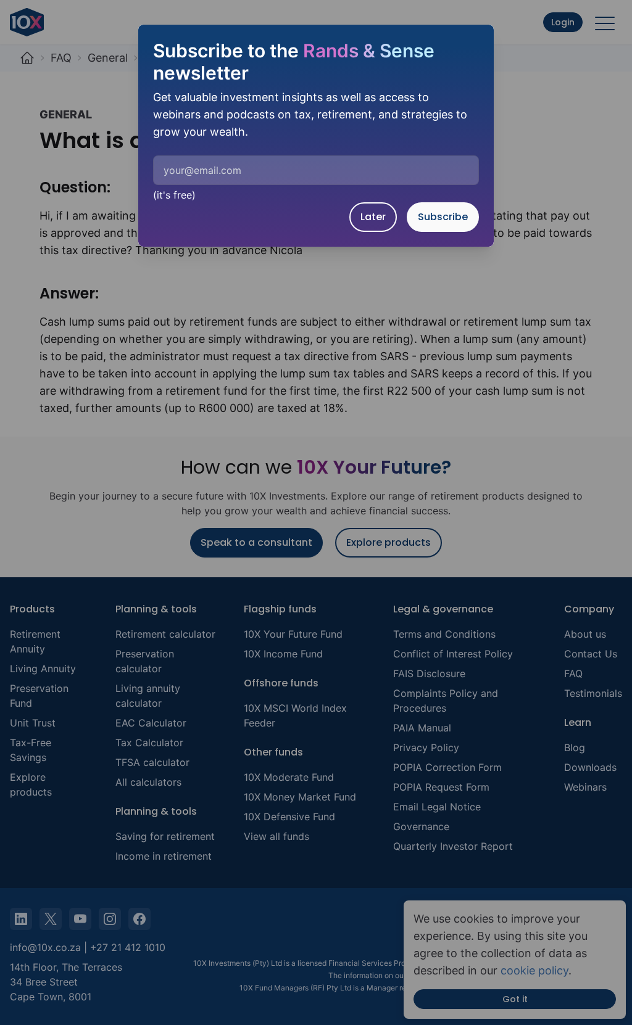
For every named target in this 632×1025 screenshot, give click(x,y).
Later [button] (373, 217)
